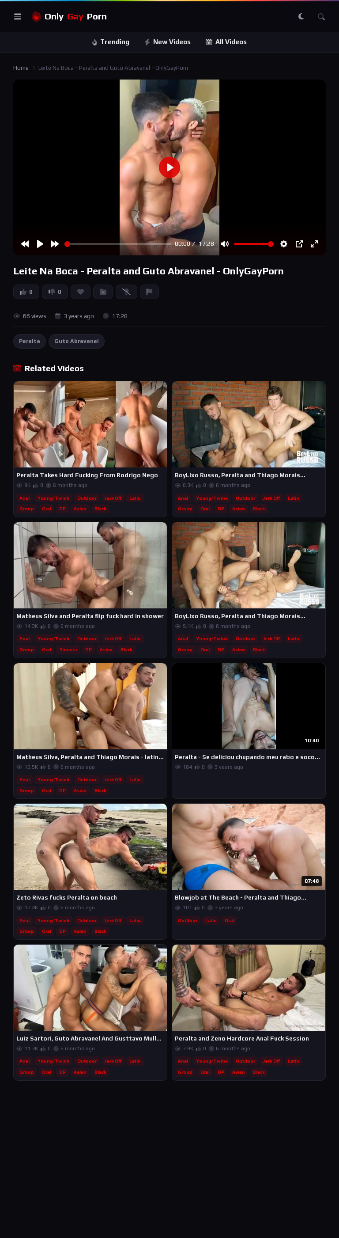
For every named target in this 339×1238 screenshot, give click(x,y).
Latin (135, 498)
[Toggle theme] (301, 17)
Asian (80, 508)
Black (100, 508)
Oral (46, 508)
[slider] (117, 244)
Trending (114, 42)
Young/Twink (53, 498)
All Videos (231, 42)
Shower (68, 649)
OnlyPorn (76, 16)
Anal (24, 498)
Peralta (29, 341)
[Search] (321, 17)
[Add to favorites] (160, 392)
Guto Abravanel (76, 341)
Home (21, 68)
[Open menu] (17, 17)
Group (26, 508)
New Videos (172, 42)
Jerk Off (113, 498)
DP (62, 508)
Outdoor (87, 498)
